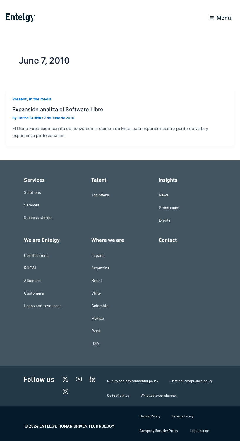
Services (31, 204)
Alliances (32, 280)
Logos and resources (42, 305)
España (97, 255)
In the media (40, 99)
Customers (34, 293)
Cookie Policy (150, 416)
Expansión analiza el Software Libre (57, 109)
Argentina (100, 268)
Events (165, 220)
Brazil (96, 280)
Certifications (36, 255)
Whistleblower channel (159, 395)
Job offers (100, 195)
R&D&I (30, 268)
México (97, 318)
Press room (169, 207)
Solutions (32, 192)
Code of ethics (118, 395)
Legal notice (199, 430)
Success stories (38, 217)
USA (95, 343)
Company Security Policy (159, 430)
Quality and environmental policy (132, 381)
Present (19, 99)
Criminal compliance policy (191, 381)
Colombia (99, 305)
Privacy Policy (182, 416)
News (164, 195)
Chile (96, 293)
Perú (95, 331)
